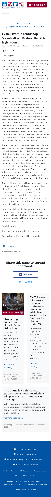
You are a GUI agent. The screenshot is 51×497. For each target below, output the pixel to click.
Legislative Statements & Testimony (26, 26)
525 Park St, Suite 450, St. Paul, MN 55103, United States (25, 484)
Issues (29, 23)
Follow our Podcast (26, 449)
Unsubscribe (34, 475)
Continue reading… (9, 366)
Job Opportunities (10, 471)
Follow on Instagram (17, 459)
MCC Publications (25, 471)
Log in (24, 475)
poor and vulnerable (12, 252)
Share (27, 274)
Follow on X (40, 459)
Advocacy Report (40, 471)
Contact (15, 475)
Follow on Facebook (26, 454)
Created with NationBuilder (25, 489)
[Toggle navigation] (5, 11)
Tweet (27, 281)
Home (20, 23)
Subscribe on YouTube (27, 464)
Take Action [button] (37, 4)
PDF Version (8, 246)
